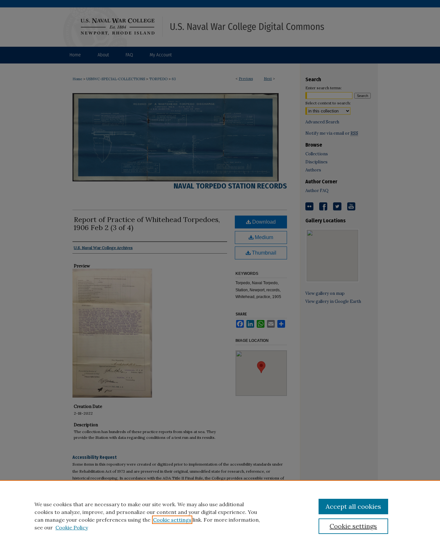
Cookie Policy (71, 527)
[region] (220, 515)
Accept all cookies (353, 506)
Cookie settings (172, 520)
